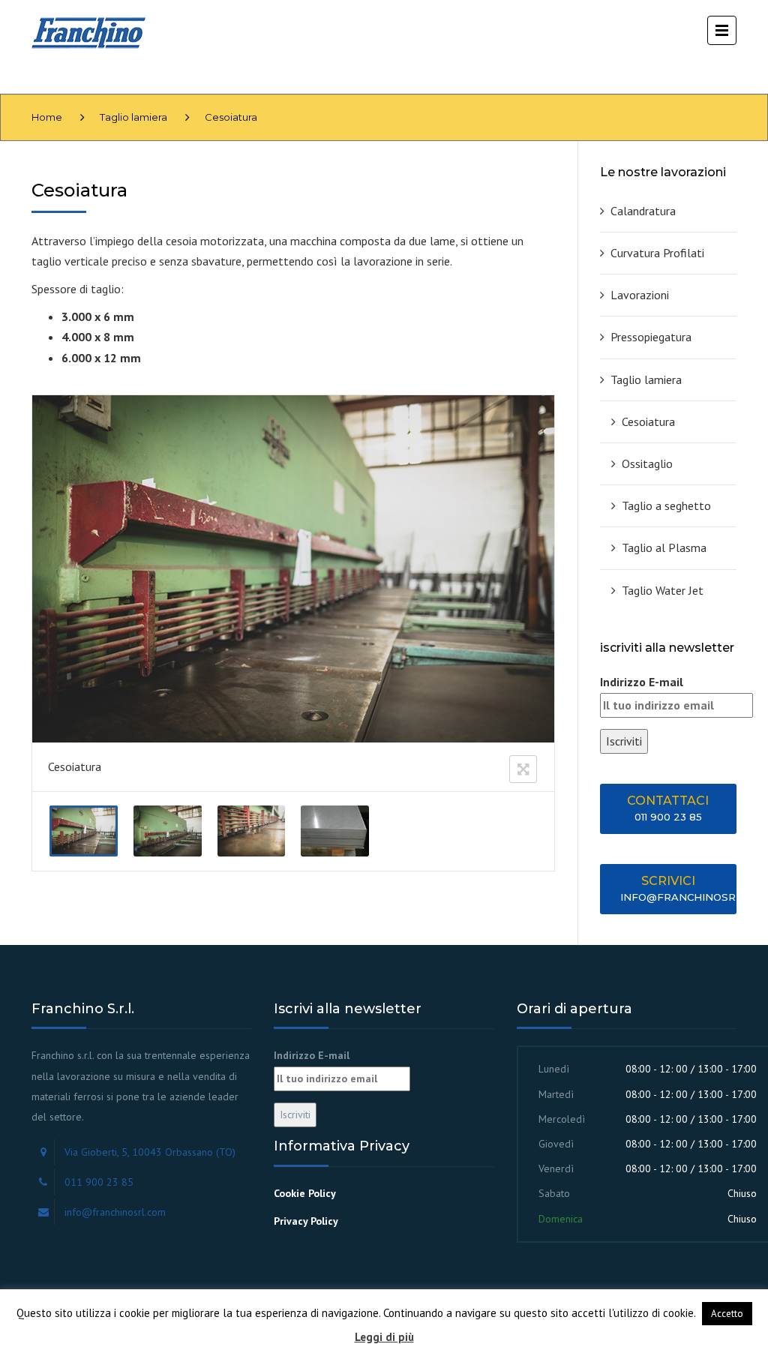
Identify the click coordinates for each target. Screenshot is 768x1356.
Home (47, 117)
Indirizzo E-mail (641, 681)
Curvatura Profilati (657, 252)
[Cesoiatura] (84, 831)
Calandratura (643, 210)
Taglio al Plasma (664, 547)
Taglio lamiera (133, 117)
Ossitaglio (647, 463)
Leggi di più (384, 1337)
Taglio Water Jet (663, 590)
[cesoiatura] (335, 831)
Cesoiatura (648, 421)
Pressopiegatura (651, 336)
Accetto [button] (727, 1313)
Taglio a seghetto (666, 505)
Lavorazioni (639, 294)
